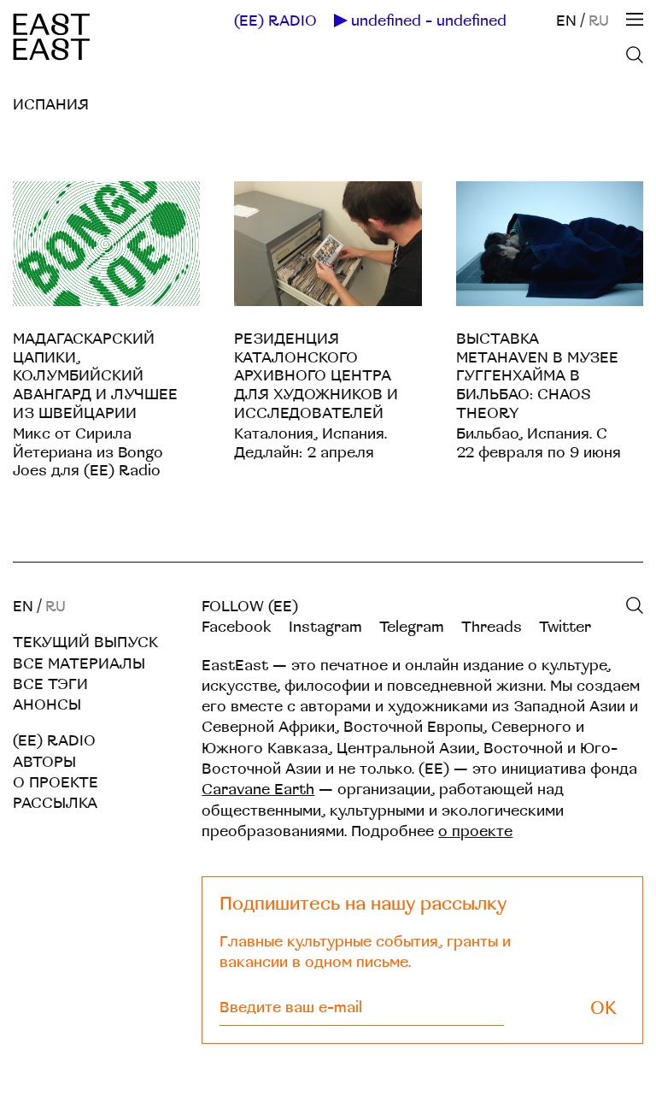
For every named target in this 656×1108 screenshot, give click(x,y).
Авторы (44, 762)
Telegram (411, 627)
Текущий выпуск (85, 642)
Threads (491, 627)
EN (566, 21)
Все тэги (50, 684)
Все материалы (79, 664)
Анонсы (47, 705)
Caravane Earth (258, 790)
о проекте (475, 831)
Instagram (325, 627)
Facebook (237, 627)
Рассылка (55, 803)
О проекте (55, 783)
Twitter (565, 627)
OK (603, 1008)
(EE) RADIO (275, 21)
